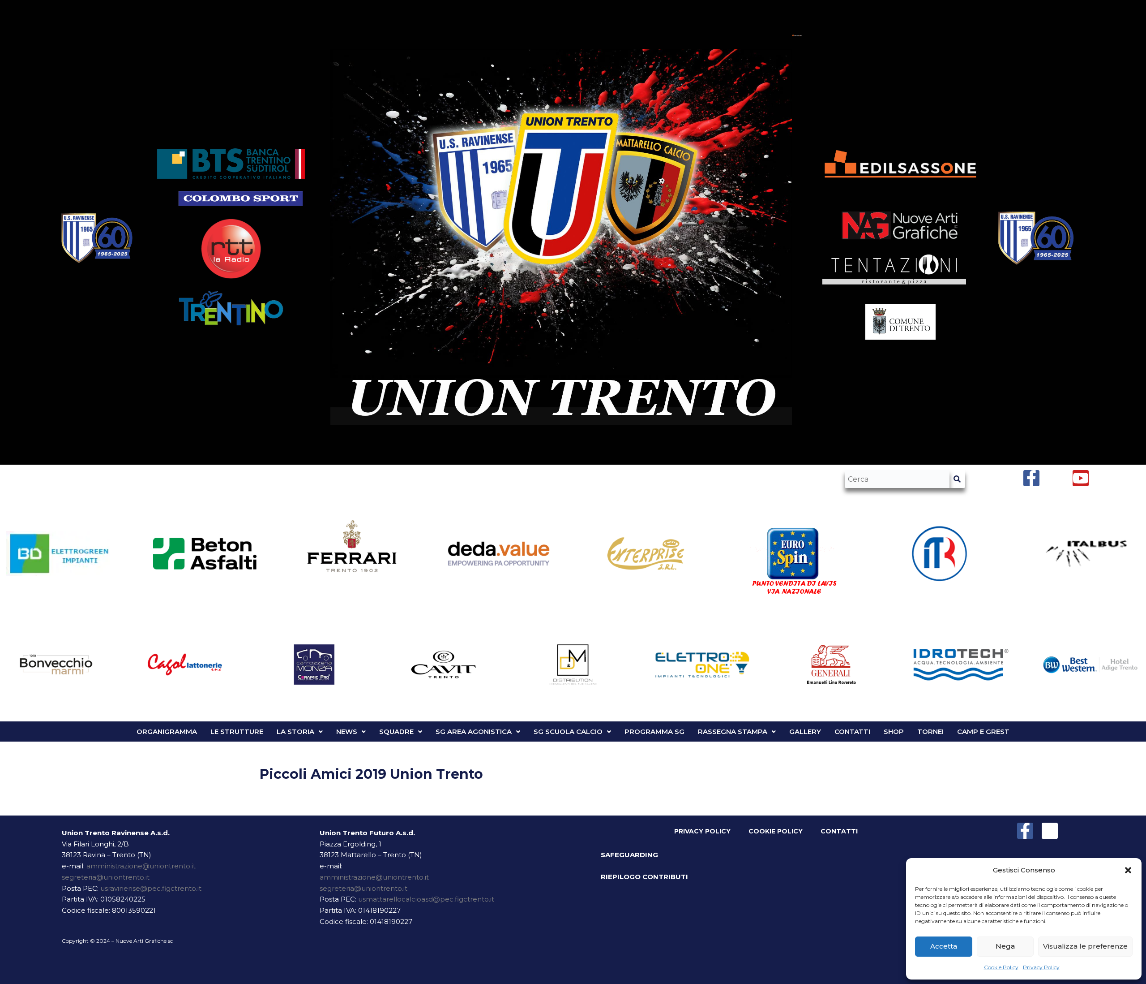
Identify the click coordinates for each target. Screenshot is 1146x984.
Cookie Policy (1001, 967)
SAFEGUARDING (629, 854)
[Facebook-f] (1025, 831)
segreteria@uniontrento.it (106, 877)
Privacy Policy (1041, 967)
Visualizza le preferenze (1085, 946)
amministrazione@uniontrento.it (141, 866)
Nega (1005, 946)
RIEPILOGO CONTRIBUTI (644, 876)
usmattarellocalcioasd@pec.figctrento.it (426, 899)
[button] (1128, 870)
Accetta (943, 946)
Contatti (839, 831)
